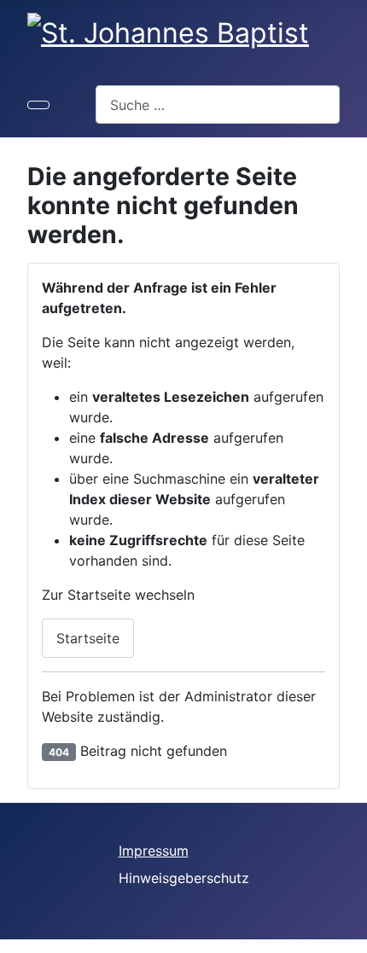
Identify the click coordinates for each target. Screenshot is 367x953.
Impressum (154, 850)
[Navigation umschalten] (38, 105)
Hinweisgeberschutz (184, 877)
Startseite (87, 638)
